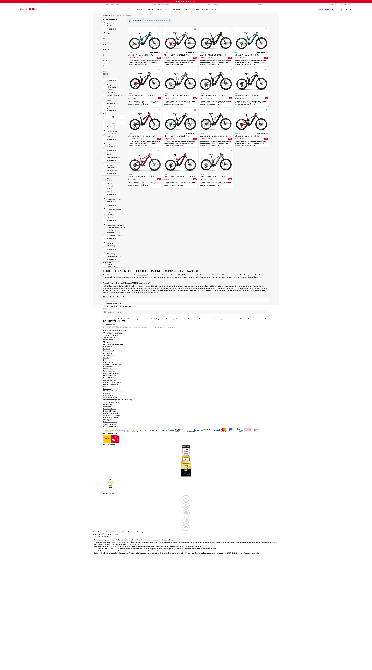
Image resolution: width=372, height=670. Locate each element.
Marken (112, 15)
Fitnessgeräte (107, 420)
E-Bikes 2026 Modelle (110, 411)
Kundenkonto (107, 346)
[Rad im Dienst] (171, 431)
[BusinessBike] (125, 431)
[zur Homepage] (28, 9)
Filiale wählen (136, 21)
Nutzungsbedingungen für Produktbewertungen (118, 400)
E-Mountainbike (142, 275)
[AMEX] (231, 431)
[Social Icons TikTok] (186, 520)
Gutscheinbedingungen (110, 397)
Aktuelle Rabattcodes (110, 375)
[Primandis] (163, 431)
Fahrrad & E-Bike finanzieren (112, 382)
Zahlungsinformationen (110, 337)
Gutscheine (260, 4)
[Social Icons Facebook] (186, 498)
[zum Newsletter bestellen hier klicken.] (105, 316)
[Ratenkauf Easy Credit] (247, 431)
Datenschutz (107, 389)
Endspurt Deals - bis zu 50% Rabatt (186, 1)
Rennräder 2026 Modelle (111, 417)
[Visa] (216, 431)
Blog (104, 360)
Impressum (107, 393)
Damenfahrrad (107, 404)
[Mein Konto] (341, 9)
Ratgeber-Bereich (108, 362)
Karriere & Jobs (108, 369)
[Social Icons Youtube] (186, 505)
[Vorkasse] (256, 431)
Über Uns (106, 358)
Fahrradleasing (108, 340)
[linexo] (184, 431)
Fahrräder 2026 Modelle (110, 413)
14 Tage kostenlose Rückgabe (111, 4)
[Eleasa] (154, 431)
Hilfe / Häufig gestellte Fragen (113, 344)
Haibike (119, 15)
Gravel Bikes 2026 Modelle (111, 415)
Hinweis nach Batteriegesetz (112, 391)
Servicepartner (108, 353)
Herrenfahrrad (107, 407)
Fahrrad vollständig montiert (161, 4)
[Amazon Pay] (207, 431)
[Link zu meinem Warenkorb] (350, 9)
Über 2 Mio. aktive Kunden (211, 4)
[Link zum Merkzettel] (345, 9)
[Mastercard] (223, 431)
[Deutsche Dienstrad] (134, 431)
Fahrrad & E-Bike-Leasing (111, 384)
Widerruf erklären (108, 395)
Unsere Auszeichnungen (111, 373)
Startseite (105, 15)
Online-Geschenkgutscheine (112, 364)
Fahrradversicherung (109, 380)
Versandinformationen (110, 335)
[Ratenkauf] (239, 431)
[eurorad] (190, 431)
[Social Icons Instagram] (186, 513)
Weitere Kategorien (109, 424)
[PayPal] (198, 431)
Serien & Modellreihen (110, 422)
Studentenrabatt (108, 367)
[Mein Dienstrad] (144, 431)
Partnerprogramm (109, 371)
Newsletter (106, 349)
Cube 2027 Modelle (109, 409)
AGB (104, 386)
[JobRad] (107, 431)
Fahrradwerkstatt (108, 351)
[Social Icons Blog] (186, 527)
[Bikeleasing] (116, 431)
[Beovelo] (178, 431)
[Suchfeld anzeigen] (337, 9)
